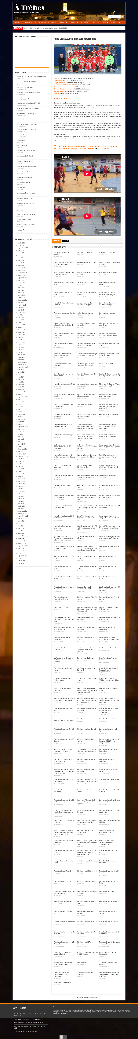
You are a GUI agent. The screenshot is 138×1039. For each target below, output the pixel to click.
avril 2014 (21, 469)
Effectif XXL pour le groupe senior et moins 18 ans (86, 365)
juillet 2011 (21, 551)
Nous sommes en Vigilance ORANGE (28, 103)
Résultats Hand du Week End (87, 922)
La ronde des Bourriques (24, 177)
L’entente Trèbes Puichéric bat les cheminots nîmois (108, 334)
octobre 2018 (22, 335)
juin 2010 (20, 558)
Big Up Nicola (20, 188)
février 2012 (21, 533)
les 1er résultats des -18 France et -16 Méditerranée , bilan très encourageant (64, 538)
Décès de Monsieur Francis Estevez (27, 108)
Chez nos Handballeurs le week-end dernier (108, 395)
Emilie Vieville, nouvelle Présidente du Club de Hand (86, 517)
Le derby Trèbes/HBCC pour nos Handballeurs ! (109, 354)
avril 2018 (21, 350)
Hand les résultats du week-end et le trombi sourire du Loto (86, 497)
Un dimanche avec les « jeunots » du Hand (84, 588)
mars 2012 (21, 531)
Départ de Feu (20, 230)
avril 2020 (21, 290)
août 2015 (21, 429)
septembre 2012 (23, 516)
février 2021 (21, 265)
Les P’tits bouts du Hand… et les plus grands (64, 892)
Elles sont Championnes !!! (63, 983)
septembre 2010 (23, 556)
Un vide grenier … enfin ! (24, 219)
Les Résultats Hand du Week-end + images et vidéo (109, 466)
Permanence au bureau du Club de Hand (86, 831)
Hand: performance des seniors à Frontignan (62, 354)
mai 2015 (21, 436)
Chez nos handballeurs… (85, 658)
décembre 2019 (22, 300)
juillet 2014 (21, 461)
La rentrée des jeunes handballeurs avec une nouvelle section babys (85, 426)
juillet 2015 (21, 431)
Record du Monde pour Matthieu (26, 166)
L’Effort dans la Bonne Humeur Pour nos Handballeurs (61, 974)
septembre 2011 (23, 546)
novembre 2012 (22, 511)
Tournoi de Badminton (23, 182)
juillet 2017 (21, 372)
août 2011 (21, 548)
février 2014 (21, 474)
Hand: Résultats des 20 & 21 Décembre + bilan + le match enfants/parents (87, 609)
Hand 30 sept (81, 962)
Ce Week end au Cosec (85, 283)
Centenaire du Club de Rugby (25, 151)
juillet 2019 (21, 312)
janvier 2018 (21, 357)
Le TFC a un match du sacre (87, 861)
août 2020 (21, 280)
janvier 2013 (21, 506)
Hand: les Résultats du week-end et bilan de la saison (109, 436)
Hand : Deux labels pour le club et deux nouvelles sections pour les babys (86, 436)
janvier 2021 (21, 268)
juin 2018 (20, 345)
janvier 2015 (21, 446)
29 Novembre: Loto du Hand (109, 780)
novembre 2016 (22, 392)
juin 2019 (20, 315)
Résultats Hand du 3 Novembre (61, 791)
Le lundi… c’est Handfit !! (108, 252)
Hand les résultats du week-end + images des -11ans (86, 456)
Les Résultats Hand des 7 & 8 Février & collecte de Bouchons (109, 589)
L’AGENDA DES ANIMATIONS (26, 82)
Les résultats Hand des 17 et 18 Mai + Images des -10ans (109, 679)
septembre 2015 (23, 426)
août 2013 (21, 489)
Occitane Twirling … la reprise (25, 225)
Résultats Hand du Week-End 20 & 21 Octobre (87, 953)
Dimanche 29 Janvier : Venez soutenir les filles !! (109, 385)
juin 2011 (20, 553)
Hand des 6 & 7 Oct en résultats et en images (107, 294)
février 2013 (21, 503)
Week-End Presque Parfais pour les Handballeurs (63, 963)
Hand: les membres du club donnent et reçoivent (64, 273)
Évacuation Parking (22, 98)
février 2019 (21, 325)
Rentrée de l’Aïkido (22, 172)
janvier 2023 (21, 243)
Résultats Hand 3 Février (63, 912)
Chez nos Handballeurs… (63, 485)
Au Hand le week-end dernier (109, 648)
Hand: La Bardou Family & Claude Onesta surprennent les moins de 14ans (64, 832)
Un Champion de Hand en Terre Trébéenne (63, 760)
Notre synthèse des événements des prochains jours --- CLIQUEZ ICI (45, 28)
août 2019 (21, 310)
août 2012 (21, 518)
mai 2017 (21, 377)
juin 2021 (20, 255)
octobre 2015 (22, 424)
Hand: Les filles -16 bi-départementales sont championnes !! (107, 842)
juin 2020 (20, 285)
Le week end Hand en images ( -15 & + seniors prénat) (87, 354)
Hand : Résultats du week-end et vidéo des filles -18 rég (64, 456)
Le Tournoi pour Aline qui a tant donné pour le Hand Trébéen (63, 660)
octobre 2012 (22, 513)
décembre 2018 (22, 330)
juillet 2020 (21, 283)
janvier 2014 (21, 476)
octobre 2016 (22, 394)
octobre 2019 (22, 305)
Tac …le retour (21, 135)
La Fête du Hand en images (64, 435)
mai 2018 (21, 347)
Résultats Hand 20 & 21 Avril (87, 871)
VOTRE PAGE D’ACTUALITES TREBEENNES (31, 76)
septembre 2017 (23, 367)
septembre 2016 (23, 397)
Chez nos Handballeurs (107, 475)
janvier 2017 (21, 387)
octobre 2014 (22, 454)
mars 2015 (21, 441)
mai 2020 (21, 287)
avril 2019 (21, 320)
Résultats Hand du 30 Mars (86, 881)
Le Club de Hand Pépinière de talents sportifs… (109, 801)
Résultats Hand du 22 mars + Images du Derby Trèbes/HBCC (109, 710)
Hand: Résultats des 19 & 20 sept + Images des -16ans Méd (87, 528)
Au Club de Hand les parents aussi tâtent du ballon (64, 750)
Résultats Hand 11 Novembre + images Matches (109, 943)
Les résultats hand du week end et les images (86, 415)
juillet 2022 (21, 245)
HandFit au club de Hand (108, 272)
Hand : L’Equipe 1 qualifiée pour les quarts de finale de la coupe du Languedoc (87, 690)
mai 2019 (21, 317)
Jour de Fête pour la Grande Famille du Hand (64, 547)
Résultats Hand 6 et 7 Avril (63, 881)
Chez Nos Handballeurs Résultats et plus (85, 466)
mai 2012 (21, 526)
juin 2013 (20, 494)
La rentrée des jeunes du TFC (25, 203)
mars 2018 (21, 352)
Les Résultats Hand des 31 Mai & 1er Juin (63, 679)
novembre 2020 (22, 273)
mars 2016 (21, 412)
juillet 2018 (21, 342)
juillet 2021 (21, 253)
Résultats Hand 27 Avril (62, 871)
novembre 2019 (22, 302)
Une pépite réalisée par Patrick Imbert (28, 92)
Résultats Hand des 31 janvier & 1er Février (62, 598)
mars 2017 (21, 382)
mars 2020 (21, 292)
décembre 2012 (22, 508)
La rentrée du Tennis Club (24, 198)
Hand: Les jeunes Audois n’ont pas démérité (63, 689)
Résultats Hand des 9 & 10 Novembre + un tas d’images (87, 780)
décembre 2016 (22, 389)
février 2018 (21, 355)
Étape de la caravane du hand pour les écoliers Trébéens (109, 537)
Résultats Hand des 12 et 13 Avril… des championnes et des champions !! (87, 700)
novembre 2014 (22, 451)
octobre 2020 (22, 275)
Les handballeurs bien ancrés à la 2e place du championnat (109, 375)
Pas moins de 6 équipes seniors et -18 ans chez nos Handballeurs (109, 426)
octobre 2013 (22, 484)
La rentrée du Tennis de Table (25, 193)
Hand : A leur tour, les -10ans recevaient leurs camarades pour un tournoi (64, 771)
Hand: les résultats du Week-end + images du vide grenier (109, 446)
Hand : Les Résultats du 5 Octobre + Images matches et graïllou (86, 802)
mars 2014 (21, 471)
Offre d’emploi (20, 140)
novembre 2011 (22, 541)
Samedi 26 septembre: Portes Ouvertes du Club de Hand (109, 527)
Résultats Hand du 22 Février (109, 719)
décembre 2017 (22, 359)
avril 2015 (21, 439)
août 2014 (21, 459)
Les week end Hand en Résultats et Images (85, 304)
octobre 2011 (22, 543)
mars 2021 (21, 263)
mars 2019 (21, 322)
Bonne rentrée (20, 119)
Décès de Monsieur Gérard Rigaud (27, 124)
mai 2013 (21, 496)
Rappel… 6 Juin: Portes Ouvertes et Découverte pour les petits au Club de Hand (87, 548)
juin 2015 (20, 434)
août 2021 (21, 250)
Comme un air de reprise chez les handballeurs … (63, 263)
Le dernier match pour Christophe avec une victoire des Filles (87, 447)
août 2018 (21, 340)
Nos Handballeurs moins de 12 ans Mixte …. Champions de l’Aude (109, 974)
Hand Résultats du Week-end (64, 922)
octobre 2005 (22, 561)
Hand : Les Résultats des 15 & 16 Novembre (64, 628)
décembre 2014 (22, 449)
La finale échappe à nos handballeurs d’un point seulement (62, 447)
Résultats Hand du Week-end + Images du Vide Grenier (64, 699)
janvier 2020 (21, 297)
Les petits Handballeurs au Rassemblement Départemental (108, 670)
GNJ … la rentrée (21, 145)
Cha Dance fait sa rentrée (24, 161)
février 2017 (21, 384)
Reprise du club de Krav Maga (25, 214)
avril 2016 (21, 409)
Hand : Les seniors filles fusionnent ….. (62, 365)
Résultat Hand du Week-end (109, 414)
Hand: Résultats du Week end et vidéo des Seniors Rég (87, 476)
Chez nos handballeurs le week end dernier (63, 425)
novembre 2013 (22, 481)
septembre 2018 (23, 337)
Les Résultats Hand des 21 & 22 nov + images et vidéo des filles (87, 507)
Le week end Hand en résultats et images (106, 304)
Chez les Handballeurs (85, 404)
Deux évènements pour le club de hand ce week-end (63, 720)
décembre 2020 (22, 270)
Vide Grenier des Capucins (24, 87)
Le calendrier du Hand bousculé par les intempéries (109, 638)
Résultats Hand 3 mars (107, 891)
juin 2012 (20, 523)
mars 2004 (21, 563)
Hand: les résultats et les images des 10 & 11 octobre (109, 517)
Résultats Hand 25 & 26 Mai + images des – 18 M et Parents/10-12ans (86, 852)
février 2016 (21, 414)
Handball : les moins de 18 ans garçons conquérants (86, 334)
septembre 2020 (23, 278)
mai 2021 (21, 258)
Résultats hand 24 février (63, 901)
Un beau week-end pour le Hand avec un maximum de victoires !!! (109, 406)
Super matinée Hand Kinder (86, 262)
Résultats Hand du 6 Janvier (109, 922)
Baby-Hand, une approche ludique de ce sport (86, 395)
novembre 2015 (22, 422)
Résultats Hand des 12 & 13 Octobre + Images (64, 801)
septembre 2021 (23, 248)
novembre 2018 (22, 332)
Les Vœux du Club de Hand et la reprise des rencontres (86, 750)
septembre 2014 (23, 456)
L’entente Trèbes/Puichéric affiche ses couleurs (86, 344)
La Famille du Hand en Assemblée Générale (107, 831)
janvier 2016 (21, 417)
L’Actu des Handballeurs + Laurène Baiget (63, 953)
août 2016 (21, 399)
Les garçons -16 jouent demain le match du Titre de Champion (109, 700)
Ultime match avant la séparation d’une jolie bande (64, 324)
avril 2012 (21, 528)
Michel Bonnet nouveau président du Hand (85, 314)
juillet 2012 (21, 521)
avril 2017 (21, 379)
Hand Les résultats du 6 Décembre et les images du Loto (64, 619)
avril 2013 (21, 498)
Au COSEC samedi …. (107, 364)
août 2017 (21, 369)
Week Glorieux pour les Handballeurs (107, 953)
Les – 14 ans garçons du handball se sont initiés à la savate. (63, 812)
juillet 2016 (21, 402)
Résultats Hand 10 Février (108, 901)
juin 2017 (20, 374)
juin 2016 (20, 404)
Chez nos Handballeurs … (86, 252)
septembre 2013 (23, 486)
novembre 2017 (22, 362)
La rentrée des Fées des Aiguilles (26, 114)
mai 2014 (21, 466)
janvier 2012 (21, 536)
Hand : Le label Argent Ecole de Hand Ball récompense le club (86, 842)
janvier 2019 (21, 327)
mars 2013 (21, 501)
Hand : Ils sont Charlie (62, 607)
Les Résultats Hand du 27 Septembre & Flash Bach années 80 (86, 649)
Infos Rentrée (20, 209)
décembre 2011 (22, 538)
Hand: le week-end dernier (86, 719)
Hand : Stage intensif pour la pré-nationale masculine (86, 821)
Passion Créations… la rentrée (26, 129)
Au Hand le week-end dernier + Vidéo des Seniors (109, 496)
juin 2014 (20, 464)
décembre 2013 (22, 479)
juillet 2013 (21, 491)
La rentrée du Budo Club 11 (24, 156)
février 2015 (21, 444)
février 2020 (21, 295)
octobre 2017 (22, 364)
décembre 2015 (22, 419)
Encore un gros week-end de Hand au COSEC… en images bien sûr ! (109, 741)
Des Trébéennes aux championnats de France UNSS (108, 457)
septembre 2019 (23, 307)
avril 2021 (21, 260)
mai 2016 (21, 407)
